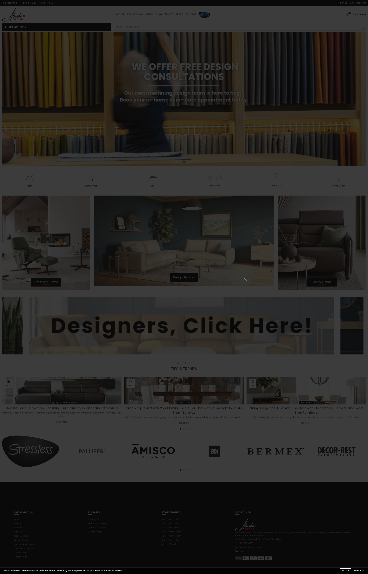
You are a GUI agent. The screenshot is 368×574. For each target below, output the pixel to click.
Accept (345, 571)
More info (359, 570)
